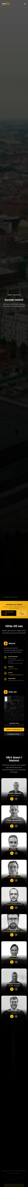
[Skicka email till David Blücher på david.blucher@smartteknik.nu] (16, 853)
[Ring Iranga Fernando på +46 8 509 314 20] (12, 989)
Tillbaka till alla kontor (11, 597)
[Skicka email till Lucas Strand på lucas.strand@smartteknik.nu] (16, 880)
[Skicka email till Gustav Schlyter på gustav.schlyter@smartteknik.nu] (16, 935)
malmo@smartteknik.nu (15, 675)
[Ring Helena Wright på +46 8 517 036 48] (12, 962)
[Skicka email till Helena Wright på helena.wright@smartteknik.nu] (16, 962)
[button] (6, 698)
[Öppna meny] (25, 3)
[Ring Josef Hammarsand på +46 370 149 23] (12, 907)
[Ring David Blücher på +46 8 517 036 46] (12, 853)
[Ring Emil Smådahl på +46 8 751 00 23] (12, 1152)
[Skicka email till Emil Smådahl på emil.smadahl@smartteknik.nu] (16, 1152)
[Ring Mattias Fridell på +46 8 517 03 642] (12, 1098)
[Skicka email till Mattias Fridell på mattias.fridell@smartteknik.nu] (16, 1098)
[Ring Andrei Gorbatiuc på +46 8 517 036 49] (12, 1043)
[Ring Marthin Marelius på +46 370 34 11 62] (12, 1125)
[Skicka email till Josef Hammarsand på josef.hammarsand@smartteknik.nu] (16, 907)
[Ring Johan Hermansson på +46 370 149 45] (12, 826)
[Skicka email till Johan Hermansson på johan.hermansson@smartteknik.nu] (16, 826)
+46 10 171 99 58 (13, 669)
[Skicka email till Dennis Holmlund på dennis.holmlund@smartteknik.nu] (16, 1016)
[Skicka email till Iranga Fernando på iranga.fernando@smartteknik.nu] (16, 989)
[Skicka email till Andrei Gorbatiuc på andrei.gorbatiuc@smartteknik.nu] (16, 1043)
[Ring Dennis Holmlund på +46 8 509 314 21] (12, 1016)
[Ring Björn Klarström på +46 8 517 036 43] (12, 1070)
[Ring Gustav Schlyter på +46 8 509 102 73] (12, 935)
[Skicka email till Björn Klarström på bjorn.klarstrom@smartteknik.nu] (16, 1070)
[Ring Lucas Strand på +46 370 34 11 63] (12, 880)
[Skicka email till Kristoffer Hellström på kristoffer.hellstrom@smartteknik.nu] (16, 799)
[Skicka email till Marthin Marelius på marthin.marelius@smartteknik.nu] (16, 1125)
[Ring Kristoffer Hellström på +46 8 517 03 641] (12, 799)
